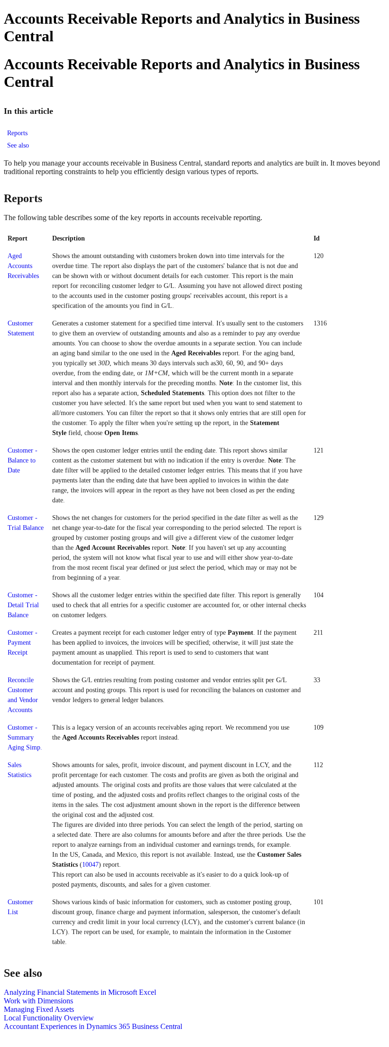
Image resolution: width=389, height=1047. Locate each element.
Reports (17, 133)
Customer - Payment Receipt (22, 642)
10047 (90, 864)
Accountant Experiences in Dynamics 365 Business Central (93, 1026)
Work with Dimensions (38, 1001)
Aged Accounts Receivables (23, 265)
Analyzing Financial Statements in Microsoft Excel (80, 992)
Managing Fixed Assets (39, 1009)
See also (18, 145)
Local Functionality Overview (49, 1018)
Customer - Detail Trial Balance (23, 605)
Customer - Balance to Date (22, 460)
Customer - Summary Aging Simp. (25, 737)
